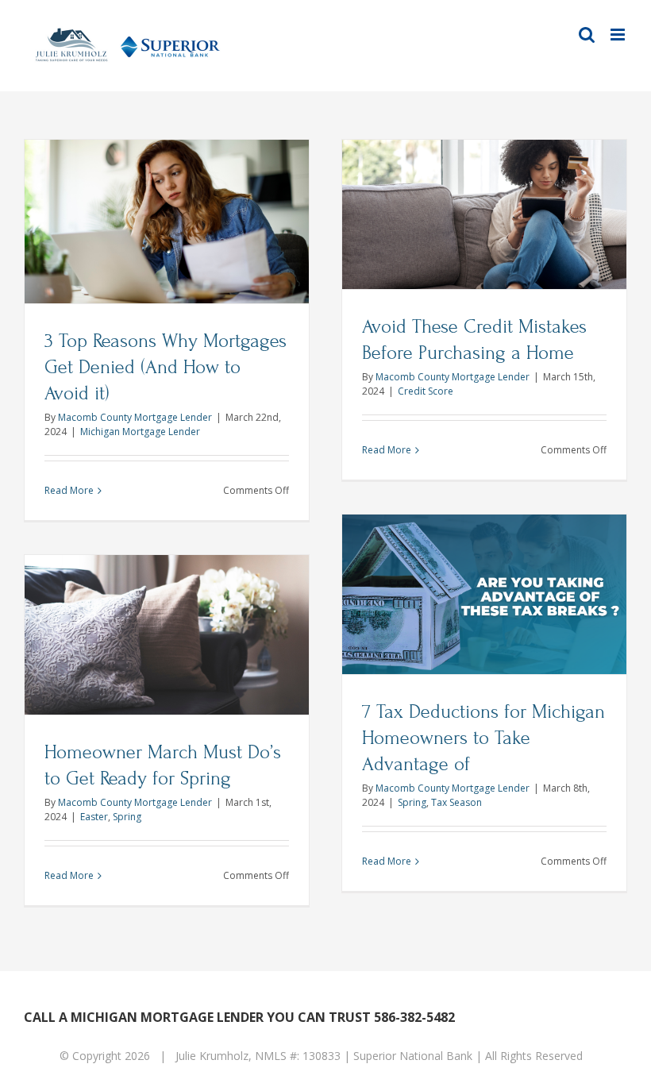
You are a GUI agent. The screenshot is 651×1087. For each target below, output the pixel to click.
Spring (412, 802)
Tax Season (456, 802)
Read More (69, 490)
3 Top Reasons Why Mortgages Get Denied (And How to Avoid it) (165, 367)
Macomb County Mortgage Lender (135, 417)
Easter (94, 816)
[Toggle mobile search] (587, 34)
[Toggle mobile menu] (619, 34)
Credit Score (425, 391)
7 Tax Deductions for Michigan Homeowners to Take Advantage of (483, 738)
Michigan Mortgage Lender (140, 431)
